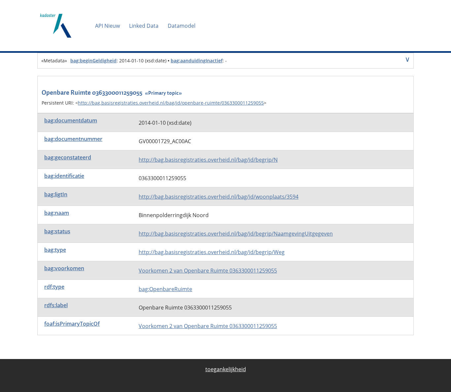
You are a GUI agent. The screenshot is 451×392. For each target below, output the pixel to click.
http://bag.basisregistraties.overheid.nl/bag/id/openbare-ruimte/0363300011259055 (171, 103)
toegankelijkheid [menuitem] (225, 369)
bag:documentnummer (73, 139)
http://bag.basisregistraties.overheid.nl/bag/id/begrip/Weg (212, 252)
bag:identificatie (64, 176)
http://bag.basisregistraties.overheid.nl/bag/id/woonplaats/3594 (218, 196)
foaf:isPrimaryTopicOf (72, 323)
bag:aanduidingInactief (197, 60)
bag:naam (56, 212)
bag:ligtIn (55, 194)
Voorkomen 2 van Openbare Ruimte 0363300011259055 (208, 270)
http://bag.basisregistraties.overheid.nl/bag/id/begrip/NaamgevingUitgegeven (236, 233)
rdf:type (54, 286)
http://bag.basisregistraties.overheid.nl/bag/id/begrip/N (208, 159)
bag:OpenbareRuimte (165, 289)
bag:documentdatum (70, 120)
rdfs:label (56, 305)
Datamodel (181, 25)
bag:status (57, 231)
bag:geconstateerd (67, 157)
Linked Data (143, 25)
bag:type (55, 249)
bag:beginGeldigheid (93, 60)
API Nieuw (107, 25)
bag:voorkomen (64, 268)
